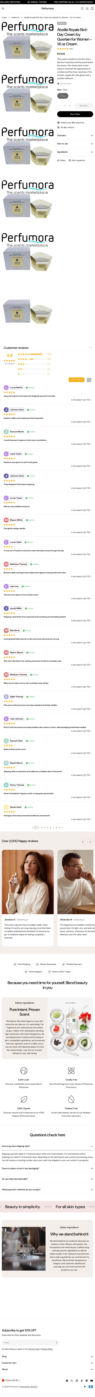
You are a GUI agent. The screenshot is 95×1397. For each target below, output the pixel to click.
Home (4, 17)
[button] (33, 827)
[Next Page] (62, 827)
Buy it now (75, 114)
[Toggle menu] (2, 8)
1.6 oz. (64, 97)
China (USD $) (11, 1380)
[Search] (82, 8)
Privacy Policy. (47, 1349)
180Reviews (9, 364)
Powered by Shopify (28, 1386)
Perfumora (47, 8)
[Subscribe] (56, 1342)
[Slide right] (90, 842)
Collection (15, 17)
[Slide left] (83, 842)
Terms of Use (33, 1349)
